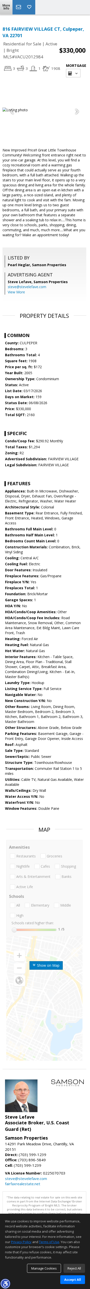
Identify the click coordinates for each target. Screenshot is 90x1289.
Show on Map (48, 965)
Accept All (72, 1279)
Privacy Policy (21, 1242)
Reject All (74, 1268)
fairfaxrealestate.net (22, 1183)
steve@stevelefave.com (27, 286)
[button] (5, 1283)
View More (16, 292)
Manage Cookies (44, 1268)
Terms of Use (49, 1242)
